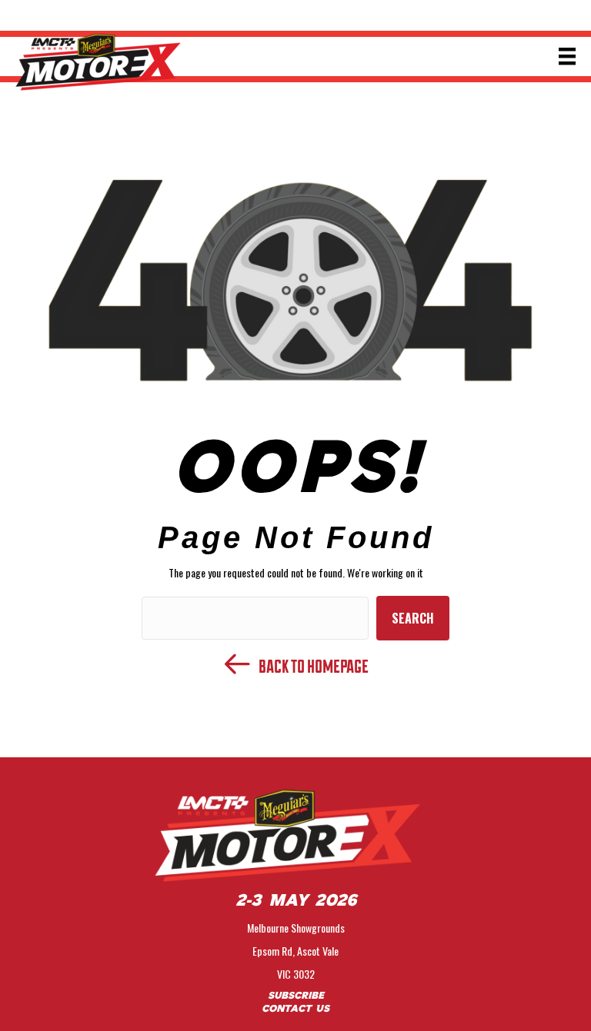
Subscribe (296, 996)
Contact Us (295, 1009)
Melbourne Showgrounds (296, 928)
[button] (412, 618)
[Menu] (567, 56)
